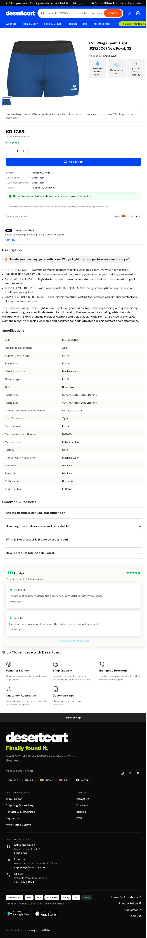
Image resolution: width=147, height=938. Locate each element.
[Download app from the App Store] (45, 913)
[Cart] (137, 13)
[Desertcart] (20, 13)
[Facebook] (138, 773)
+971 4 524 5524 (24, 881)
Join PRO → (11, 240)
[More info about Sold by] (52, 172)
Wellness (11, 23)
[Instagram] (122, 773)
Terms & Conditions (126, 897)
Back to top (73, 717)
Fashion (72, 23)
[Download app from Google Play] (18, 913)
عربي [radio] (81, 3)
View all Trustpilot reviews (73, 640)
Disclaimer (132, 910)
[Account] (129, 13)
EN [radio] (74, 3)
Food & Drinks (52, 23)
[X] (130, 773)
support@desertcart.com (30, 867)
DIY (85, 23)
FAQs (136, 916)
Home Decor (30, 23)
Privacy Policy (130, 903)
